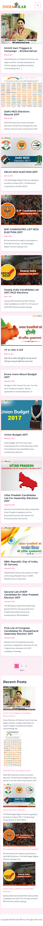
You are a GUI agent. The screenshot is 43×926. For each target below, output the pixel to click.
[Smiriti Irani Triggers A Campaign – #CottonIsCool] (19, 698)
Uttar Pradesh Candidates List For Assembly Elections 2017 (21, 498)
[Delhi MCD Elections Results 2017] (12, 749)
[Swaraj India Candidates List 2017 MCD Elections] (19, 874)
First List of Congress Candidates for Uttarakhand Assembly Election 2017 (21, 631)
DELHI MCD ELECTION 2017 (21, 172)
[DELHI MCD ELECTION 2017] (19, 795)
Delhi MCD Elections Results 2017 (16, 113)
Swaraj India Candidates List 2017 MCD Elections (21, 291)
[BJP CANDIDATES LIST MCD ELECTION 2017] (19, 835)
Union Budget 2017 (16, 434)
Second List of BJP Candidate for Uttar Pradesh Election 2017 (21, 594)
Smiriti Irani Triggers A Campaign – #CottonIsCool (20, 49)
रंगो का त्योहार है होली (13, 350)
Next (23, 670)
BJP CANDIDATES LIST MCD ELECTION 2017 (21, 231)
